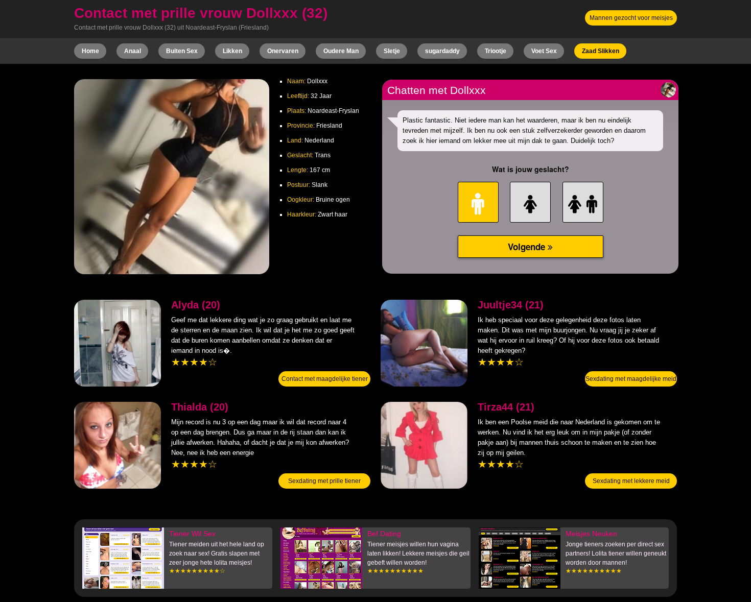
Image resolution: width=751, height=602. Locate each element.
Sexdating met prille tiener (324, 481)
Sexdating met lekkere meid (631, 481)
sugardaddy (442, 51)
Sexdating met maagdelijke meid (630, 378)
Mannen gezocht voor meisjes (631, 17)
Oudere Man (341, 51)
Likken (232, 51)
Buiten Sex (182, 51)
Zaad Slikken (600, 51)
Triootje (495, 51)
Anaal (132, 51)
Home (90, 51)
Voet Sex (544, 51)
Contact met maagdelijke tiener (324, 378)
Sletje (392, 51)
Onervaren (282, 51)
